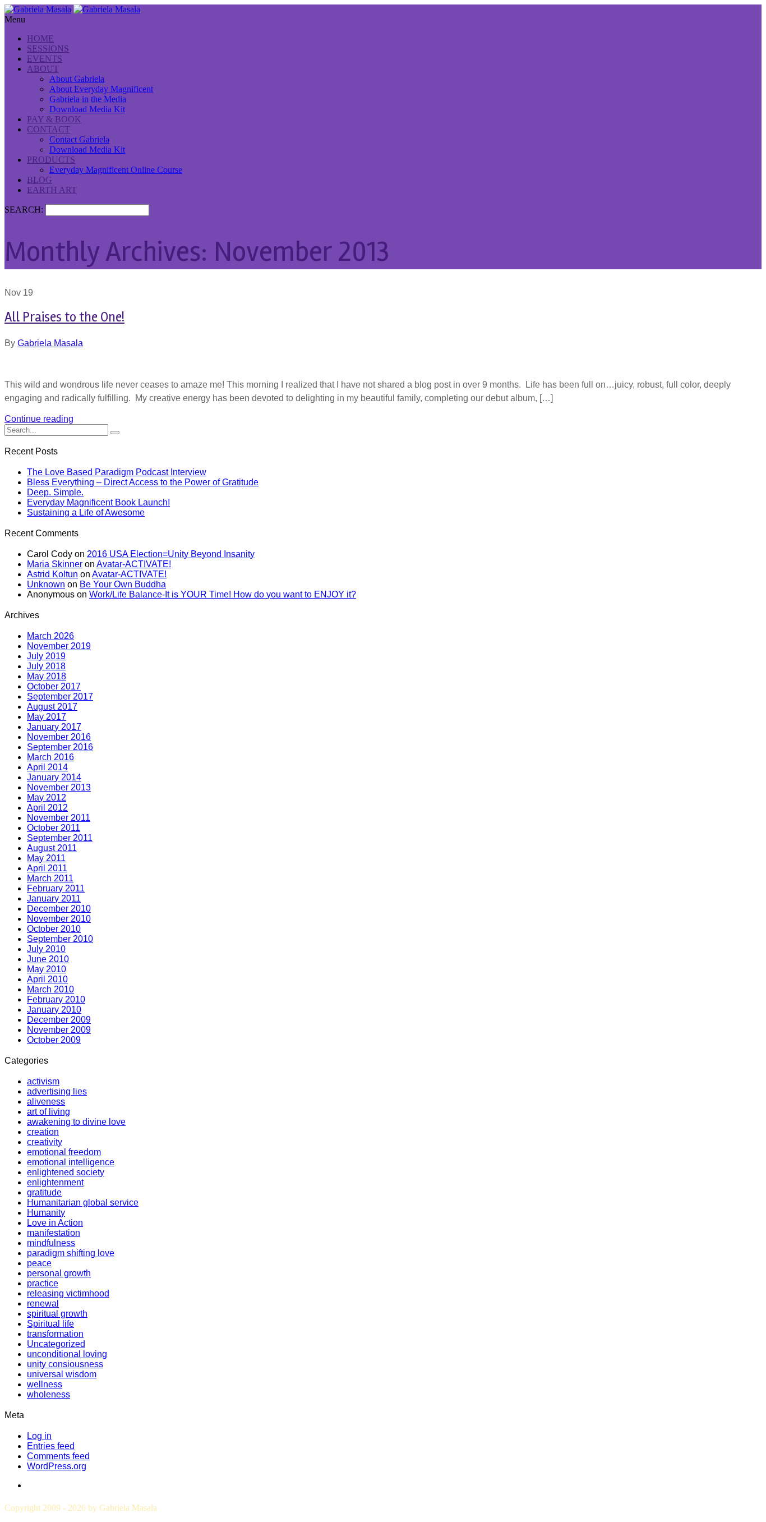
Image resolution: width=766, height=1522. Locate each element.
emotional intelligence (70, 1162)
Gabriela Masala (50, 343)
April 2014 (47, 767)
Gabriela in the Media (87, 99)
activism (43, 1081)
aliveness (46, 1101)
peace (39, 1263)
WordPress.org (56, 1466)
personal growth (59, 1273)
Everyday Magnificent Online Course (115, 169)
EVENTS (44, 58)
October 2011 (53, 828)
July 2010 (46, 949)
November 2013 (59, 787)
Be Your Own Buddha (123, 584)
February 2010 (56, 999)
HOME (40, 38)
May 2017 (46, 716)
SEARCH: (24, 209)
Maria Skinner (54, 564)
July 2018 (46, 666)
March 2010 (50, 989)
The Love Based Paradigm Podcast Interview (116, 472)
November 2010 (59, 918)
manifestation (53, 1233)
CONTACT (48, 129)
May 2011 (46, 858)
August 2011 (52, 848)
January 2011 (54, 898)
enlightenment (55, 1182)
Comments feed (58, 1456)
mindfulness (51, 1243)
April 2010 (47, 979)
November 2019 (59, 646)
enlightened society (65, 1172)
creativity (44, 1142)
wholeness (48, 1394)
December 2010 (59, 908)
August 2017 (52, 706)
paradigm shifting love (70, 1253)
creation (43, 1132)
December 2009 (59, 1019)
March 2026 (50, 636)
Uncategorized (56, 1344)
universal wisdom (61, 1374)
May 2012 (46, 797)
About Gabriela (76, 79)
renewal (43, 1303)
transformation (55, 1334)
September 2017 (60, 696)
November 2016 (59, 737)
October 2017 (54, 686)
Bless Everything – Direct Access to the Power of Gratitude (143, 482)
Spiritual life (50, 1323)
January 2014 (54, 777)
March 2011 (50, 878)
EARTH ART (52, 190)
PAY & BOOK (54, 119)
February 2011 (56, 888)
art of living (48, 1111)
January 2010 (54, 1009)
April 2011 (47, 868)
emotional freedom (64, 1152)
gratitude (44, 1192)
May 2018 (46, 676)
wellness (44, 1384)
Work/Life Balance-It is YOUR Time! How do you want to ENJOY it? (222, 594)
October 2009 (54, 1040)
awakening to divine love (76, 1121)
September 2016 (60, 747)
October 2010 (54, 929)
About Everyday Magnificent (101, 89)
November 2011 (58, 817)
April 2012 (47, 807)
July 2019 (46, 656)
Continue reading (38, 419)
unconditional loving (67, 1354)
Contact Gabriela (79, 139)
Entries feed (51, 1446)
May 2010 (46, 969)
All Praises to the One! (64, 317)
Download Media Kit (87, 109)
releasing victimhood (68, 1293)
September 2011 (60, 838)
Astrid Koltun (52, 574)
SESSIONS (48, 48)
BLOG (39, 180)
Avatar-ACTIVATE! (133, 564)
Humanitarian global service (83, 1202)
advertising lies (57, 1091)
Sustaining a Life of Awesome (86, 512)
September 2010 (60, 939)
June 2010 (48, 959)
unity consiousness (65, 1364)
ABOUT (43, 68)
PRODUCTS (51, 159)
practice (42, 1283)
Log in (39, 1436)
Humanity (46, 1212)
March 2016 (50, 757)
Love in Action (55, 1222)
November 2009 (59, 1029)
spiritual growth (57, 1313)
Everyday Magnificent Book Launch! (98, 502)
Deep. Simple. (55, 492)
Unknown (46, 584)
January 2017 (54, 727)
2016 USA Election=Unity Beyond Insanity (171, 554)
